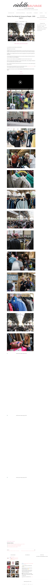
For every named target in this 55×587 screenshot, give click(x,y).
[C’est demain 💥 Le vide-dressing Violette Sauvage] (9, 567)
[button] (20, 82)
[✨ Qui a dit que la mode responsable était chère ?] (13, 575)
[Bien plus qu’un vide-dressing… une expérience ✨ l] (13, 571)
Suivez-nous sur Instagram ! (42, 19)
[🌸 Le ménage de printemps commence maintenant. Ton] (9, 571)
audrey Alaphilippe (22, 21)
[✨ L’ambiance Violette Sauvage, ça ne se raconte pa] (9, 575)
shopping (43, 26)
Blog (26, 21)
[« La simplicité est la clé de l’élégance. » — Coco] (13, 563)
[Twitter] (23, 584)
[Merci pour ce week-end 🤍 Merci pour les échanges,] (17, 563)
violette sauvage (39, 30)
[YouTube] (30, 584)
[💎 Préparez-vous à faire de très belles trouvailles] (13, 567)
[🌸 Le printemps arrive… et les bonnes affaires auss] (17, 571)
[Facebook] (25, 584)
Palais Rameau (39, 26)
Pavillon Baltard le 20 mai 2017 (30, 66)
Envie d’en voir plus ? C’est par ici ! (11, 541)
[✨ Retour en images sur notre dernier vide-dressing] (9, 563)
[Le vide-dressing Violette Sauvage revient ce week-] (17, 567)
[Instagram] (28, 584)
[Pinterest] (26, 584)
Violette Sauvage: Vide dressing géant (28, 563)
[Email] (32, 584)
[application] (20, 82)
